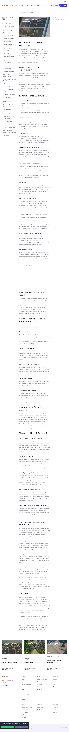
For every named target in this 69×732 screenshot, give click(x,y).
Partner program (57, 687)
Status (55, 709)
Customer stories (26, 709)
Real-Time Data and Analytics (9, 57)
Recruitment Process (9, 83)
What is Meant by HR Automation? (8, 26)
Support (39, 687)
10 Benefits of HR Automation (7, 31)
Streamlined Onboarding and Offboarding (8, 62)
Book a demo (54, 5)
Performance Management (7, 98)
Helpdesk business (42, 679)
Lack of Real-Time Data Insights (8, 122)
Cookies (38, 728)
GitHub (55, 712)
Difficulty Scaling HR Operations (9, 117)
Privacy (30, 728)
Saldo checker (40, 709)
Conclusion (6, 135)
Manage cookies (21, 727)
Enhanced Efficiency (9, 35)
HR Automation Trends (9, 101)
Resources (29, 5)
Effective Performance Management (9, 67)
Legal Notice (48, 728)
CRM (23, 689)
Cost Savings (7, 41)
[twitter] (53, 19)
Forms (23, 699)
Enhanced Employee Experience (9, 49)
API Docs (55, 707)
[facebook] (56, 19)
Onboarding (40, 684)
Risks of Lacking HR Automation (8, 105)
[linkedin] (58, 19)
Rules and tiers (25, 681)
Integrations (25, 712)
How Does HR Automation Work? (8, 75)
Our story (55, 679)
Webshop (24, 717)
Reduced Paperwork (9, 71)
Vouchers (24, 687)
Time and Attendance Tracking (9, 90)
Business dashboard (27, 707)
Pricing (37, 5)
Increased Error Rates (9, 114)
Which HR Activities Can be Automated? (9, 79)
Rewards (24, 679)
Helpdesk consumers (42, 681)
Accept (7, 727)
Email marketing (26, 694)
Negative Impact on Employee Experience (9, 126)
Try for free (63, 5)
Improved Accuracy (9, 38)
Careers (55, 681)
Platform (21, 5)
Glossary (39, 689)
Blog (54, 684)
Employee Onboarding (9, 86)
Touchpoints (25, 697)
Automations (25, 692)
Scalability (6, 53)
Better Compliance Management (9, 44)
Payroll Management (9, 94)
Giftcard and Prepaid (27, 684)
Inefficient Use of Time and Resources (9, 110)
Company (43, 5)
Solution (13, 5)
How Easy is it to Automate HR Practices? (9, 131)
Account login (40, 707)
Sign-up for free (6, 685)
